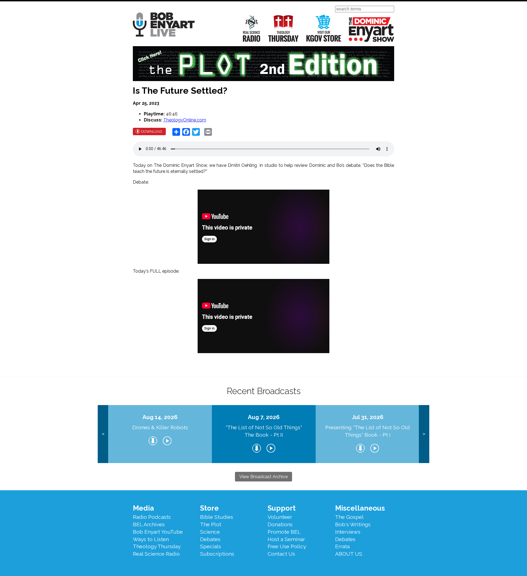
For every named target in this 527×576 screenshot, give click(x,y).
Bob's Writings (353, 524)
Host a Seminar (286, 539)
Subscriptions (217, 554)
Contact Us (281, 554)
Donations (280, 524)
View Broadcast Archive (263, 476)
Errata (342, 546)
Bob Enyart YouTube (158, 532)
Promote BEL (284, 532)
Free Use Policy (287, 546)
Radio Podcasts (152, 517)
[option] (160, 434)
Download (151, 131)
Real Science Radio (251, 28)
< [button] (103, 434)
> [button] (424, 434)
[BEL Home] (164, 25)
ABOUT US (348, 554)
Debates (210, 539)
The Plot (210, 524)
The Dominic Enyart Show (371, 29)
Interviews (347, 532)
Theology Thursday (283, 28)
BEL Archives (149, 524)
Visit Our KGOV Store (323, 28)
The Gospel (349, 517)
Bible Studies (216, 517)
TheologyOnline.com (184, 120)
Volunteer (280, 517)
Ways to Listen (151, 539)
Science (210, 532)
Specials (210, 546)
